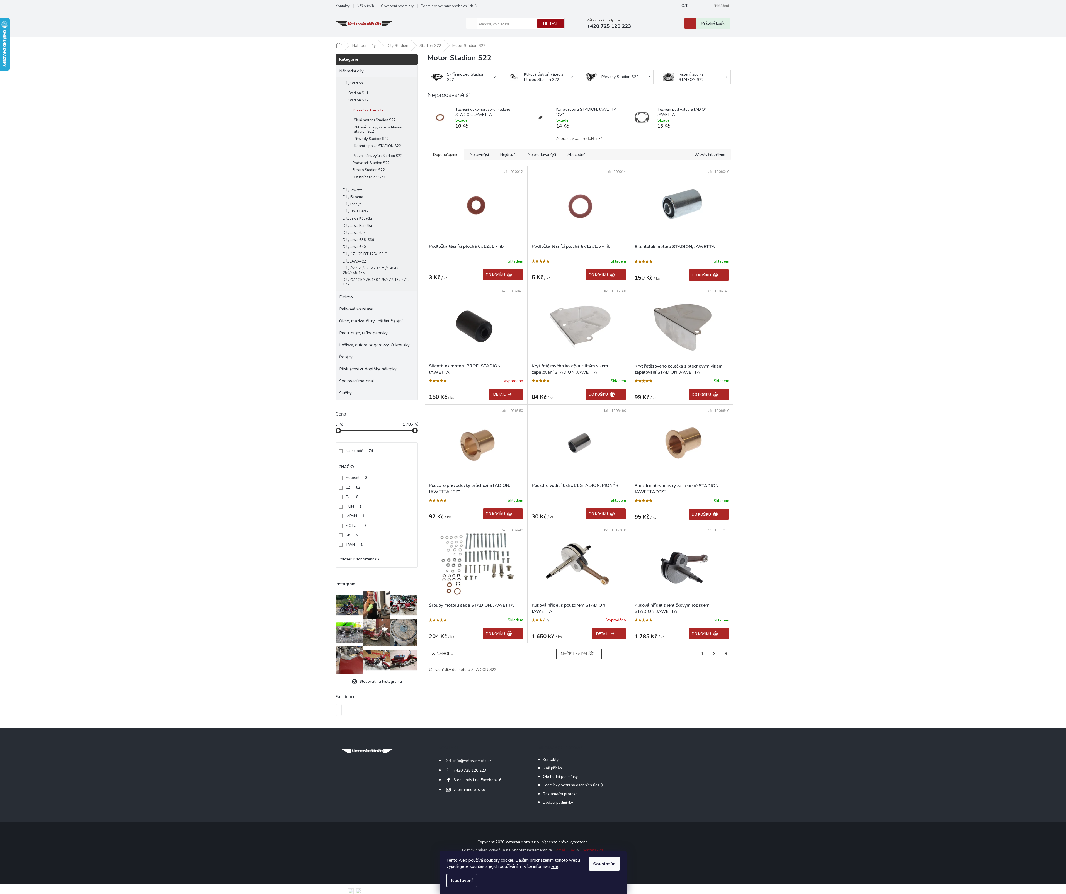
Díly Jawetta (353, 190)
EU (352, 497)
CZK (685, 5)
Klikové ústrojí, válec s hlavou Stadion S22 (378, 129)
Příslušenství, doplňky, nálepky (368, 369)
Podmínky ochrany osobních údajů (449, 6)
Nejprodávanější (542, 154)
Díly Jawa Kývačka (358, 218)
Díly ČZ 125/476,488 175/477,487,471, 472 (376, 282)
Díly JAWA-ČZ (354, 261)
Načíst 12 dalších (579, 654)
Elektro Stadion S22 (369, 170)
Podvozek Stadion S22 (371, 163)
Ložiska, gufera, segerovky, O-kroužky (374, 345)
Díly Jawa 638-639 (358, 239)
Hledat (550, 23)
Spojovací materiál (356, 381)
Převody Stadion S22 (371, 138)
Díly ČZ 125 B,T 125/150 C (365, 254)
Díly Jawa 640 (354, 246)
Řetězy (346, 357)
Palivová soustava (356, 309)
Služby (345, 393)
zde (554, 866)
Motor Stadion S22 (368, 110)
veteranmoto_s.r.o (469, 789)
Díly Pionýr (352, 204)
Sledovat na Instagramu (381, 681)
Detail (499, 394)
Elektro (346, 297)
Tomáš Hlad (564, 850)
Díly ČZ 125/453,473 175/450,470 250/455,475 (372, 270)
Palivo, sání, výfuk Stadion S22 (377, 155)
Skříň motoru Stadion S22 (375, 120)
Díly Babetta (353, 197)
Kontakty (343, 6)
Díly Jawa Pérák (355, 211)
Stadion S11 (358, 93)
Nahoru (445, 653)
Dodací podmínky (558, 802)
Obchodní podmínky (397, 6)
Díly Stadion (353, 83)
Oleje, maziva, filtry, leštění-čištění (370, 321)
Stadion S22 (358, 100)
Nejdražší (508, 154)
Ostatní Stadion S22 (369, 177)
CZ (353, 487)
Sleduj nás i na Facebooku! (477, 780)
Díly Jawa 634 (354, 232)
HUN (354, 506)
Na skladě (359, 450)
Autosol (356, 477)
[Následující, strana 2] (714, 654)
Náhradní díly (351, 71)
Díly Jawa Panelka (357, 225)
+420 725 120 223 (469, 770)
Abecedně (576, 154)
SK (352, 535)
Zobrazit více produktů (576, 138)
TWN (354, 544)
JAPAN (355, 516)
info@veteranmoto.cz (472, 760)
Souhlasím (604, 864)
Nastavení (462, 881)
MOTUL (356, 525)
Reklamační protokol (561, 793)
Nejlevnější (479, 154)
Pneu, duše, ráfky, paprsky (363, 333)
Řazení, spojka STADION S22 (377, 146)
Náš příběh (365, 6)
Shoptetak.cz (591, 850)
